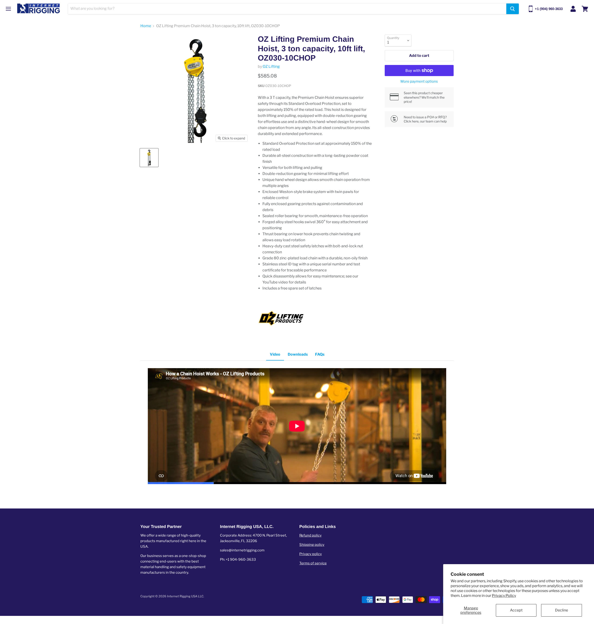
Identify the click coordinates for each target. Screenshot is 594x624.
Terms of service (313, 563)
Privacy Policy (504, 595)
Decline (561, 610)
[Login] (573, 8)
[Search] (512, 8)
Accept (516, 610)
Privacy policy (310, 554)
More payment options (419, 82)
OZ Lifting (271, 66)
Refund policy (310, 535)
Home (145, 26)
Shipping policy (311, 545)
